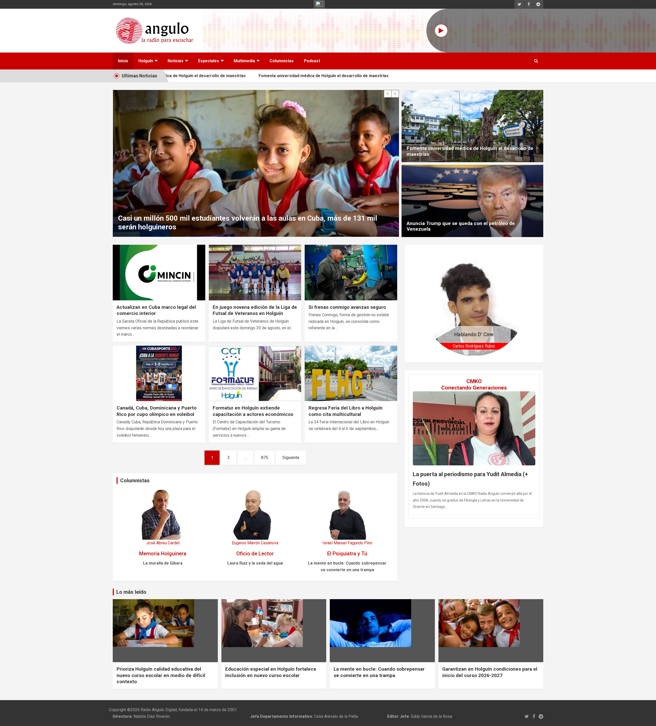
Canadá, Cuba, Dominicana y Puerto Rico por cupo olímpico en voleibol (157, 411)
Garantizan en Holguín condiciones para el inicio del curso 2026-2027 (489, 672)
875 (264, 457)
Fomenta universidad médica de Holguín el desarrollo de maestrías (302, 75)
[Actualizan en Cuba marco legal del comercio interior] (159, 273)
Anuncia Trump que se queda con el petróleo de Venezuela (461, 226)
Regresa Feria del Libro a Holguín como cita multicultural (346, 411)
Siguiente (290, 457)
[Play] (441, 30)
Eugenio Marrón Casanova (255, 542)
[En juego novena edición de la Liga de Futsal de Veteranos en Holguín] (255, 273)
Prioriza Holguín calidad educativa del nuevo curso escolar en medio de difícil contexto (161, 675)
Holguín (145, 60)
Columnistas (282, 60)
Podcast (312, 60)
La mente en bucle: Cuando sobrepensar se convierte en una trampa (379, 672)
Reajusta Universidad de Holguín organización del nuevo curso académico (256, 227)
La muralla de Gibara (162, 563)
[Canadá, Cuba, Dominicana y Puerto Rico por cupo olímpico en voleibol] (159, 373)
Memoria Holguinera (162, 553)
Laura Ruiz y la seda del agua (255, 563)
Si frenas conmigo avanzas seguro (347, 307)
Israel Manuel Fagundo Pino (347, 542)
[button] (429, 304)
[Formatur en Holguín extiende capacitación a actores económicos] (255, 373)
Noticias (175, 60)
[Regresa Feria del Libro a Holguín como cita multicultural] (350, 373)
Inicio (123, 60)
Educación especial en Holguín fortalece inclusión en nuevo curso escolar (270, 672)
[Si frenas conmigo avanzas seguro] (350, 273)
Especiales (208, 60)
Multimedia (244, 60)
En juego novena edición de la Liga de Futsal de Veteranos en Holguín (255, 310)
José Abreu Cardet (163, 542)
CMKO (474, 381)
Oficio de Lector (255, 553)
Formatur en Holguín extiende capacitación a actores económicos (253, 411)
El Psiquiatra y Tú (347, 553)
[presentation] (387, 93)
